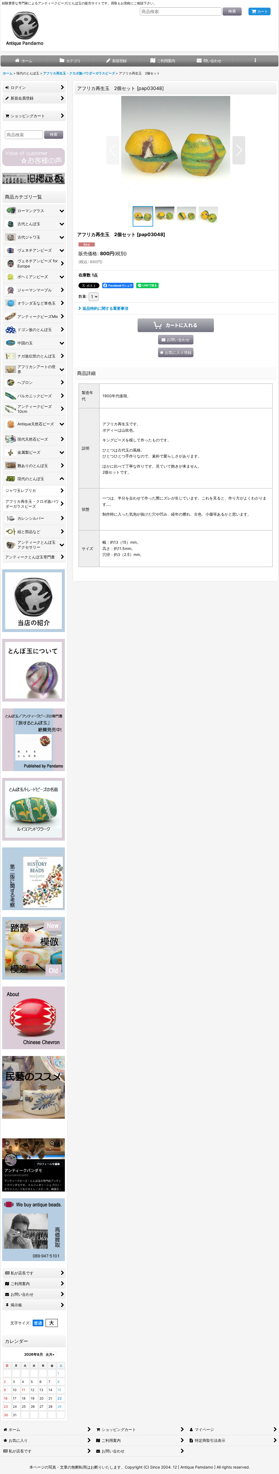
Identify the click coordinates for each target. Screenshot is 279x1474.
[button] (255, 61)
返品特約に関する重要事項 (105, 308)
